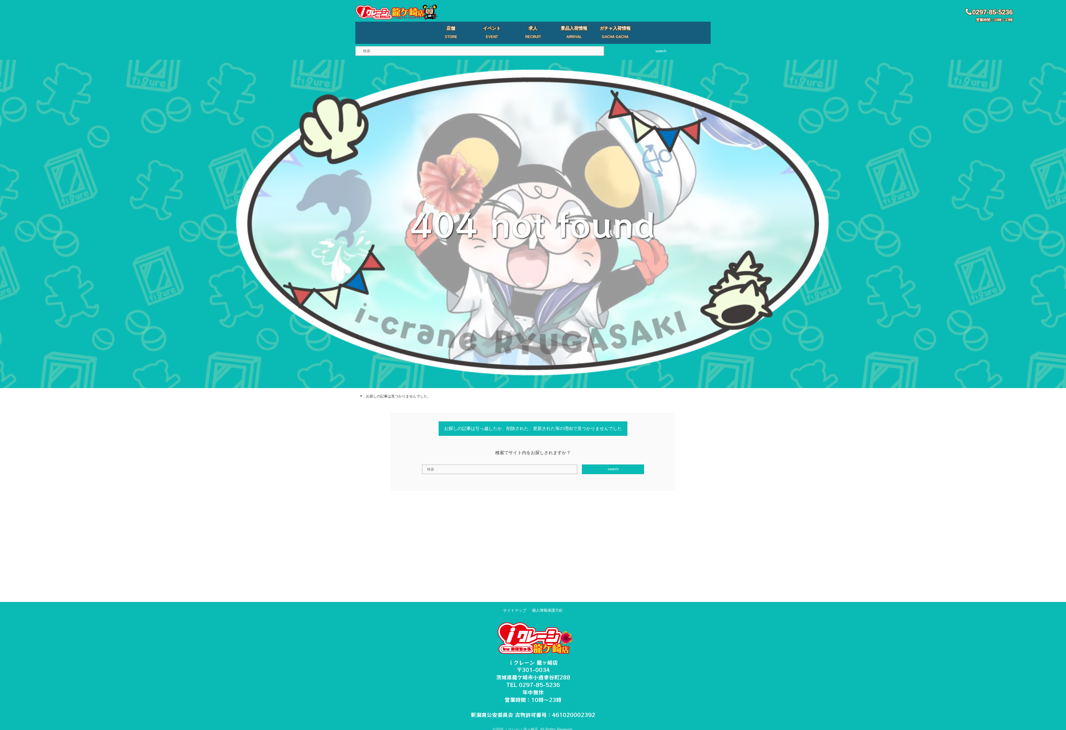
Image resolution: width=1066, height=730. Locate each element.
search (660, 51)
